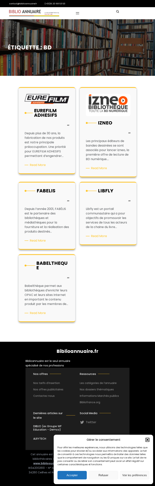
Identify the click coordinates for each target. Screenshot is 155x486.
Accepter (72, 475)
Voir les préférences (134, 475)
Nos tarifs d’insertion (46, 383)
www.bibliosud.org (46, 463)
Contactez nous (44, 396)
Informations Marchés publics (99, 396)
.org (97, 402)
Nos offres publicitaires (48, 389)
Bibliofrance (87, 402)
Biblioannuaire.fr (77, 351)
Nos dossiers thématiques (97, 389)
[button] (147, 440)
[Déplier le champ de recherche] (117, 13)
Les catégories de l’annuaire (98, 383)
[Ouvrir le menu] (77, 13)
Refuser (103, 475)
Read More (38, 165)
